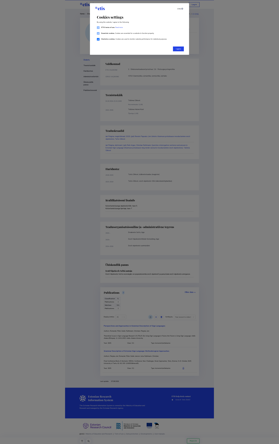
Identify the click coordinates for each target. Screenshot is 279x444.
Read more (119, 27)
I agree (178, 49)
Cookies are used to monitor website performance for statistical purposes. (134, 39)
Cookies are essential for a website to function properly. (127, 33)
